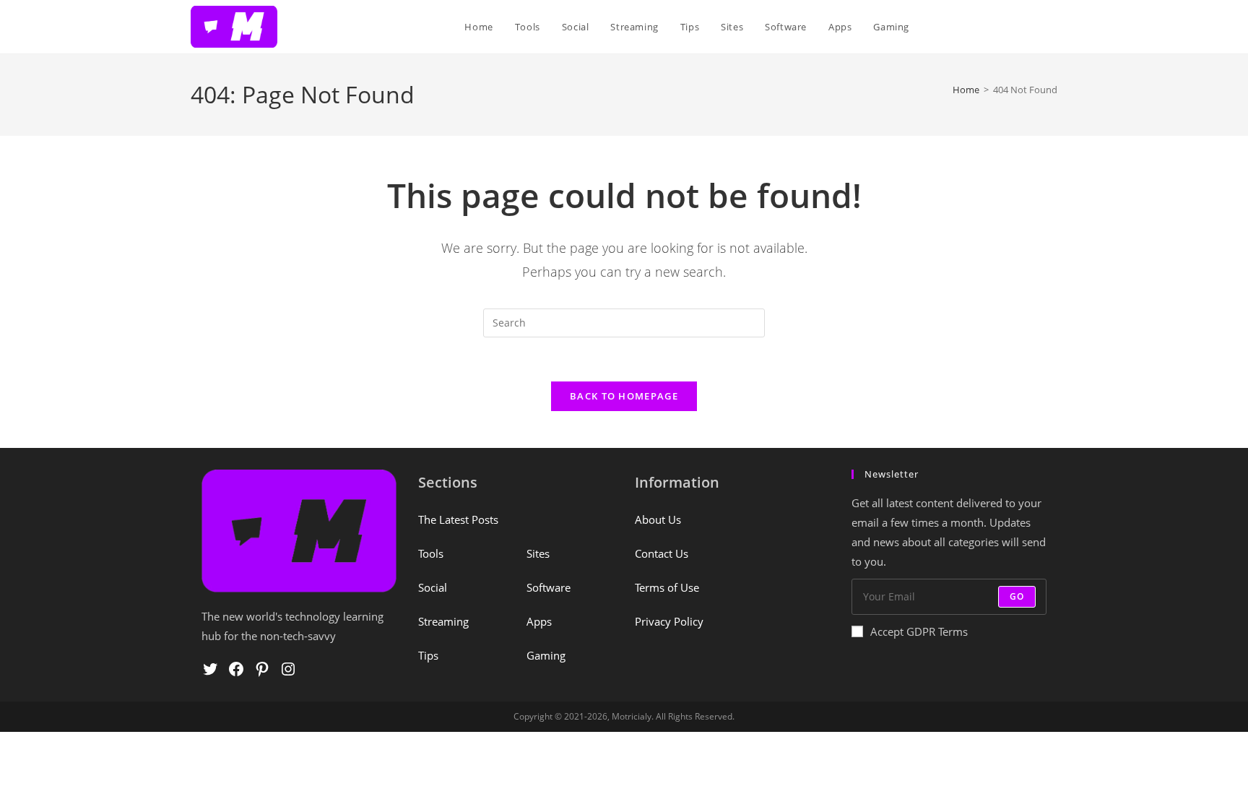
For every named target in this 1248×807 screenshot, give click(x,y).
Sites (538, 553)
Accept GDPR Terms (919, 631)
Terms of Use (667, 587)
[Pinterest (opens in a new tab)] (1009, 27)
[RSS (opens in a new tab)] (1052, 27)
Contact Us (661, 553)
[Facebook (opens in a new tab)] (987, 27)
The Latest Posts (458, 519)
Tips (428, 655)
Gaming (546, 655)
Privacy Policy (669, 621)
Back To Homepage (624, 395)
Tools (430, 553)
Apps (539, 621)
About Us (658, 519)
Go (1017, 596)
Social (432, 587)
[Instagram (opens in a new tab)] (1030, 27)
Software (548, 587)
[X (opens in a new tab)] (965, 27)
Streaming (443, 621)
